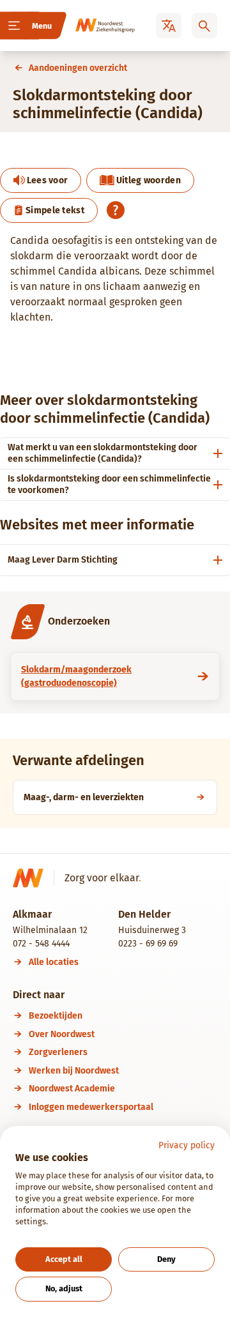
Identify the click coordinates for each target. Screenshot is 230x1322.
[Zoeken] (204, 25)
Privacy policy (186, 1145)
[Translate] (168, 25)
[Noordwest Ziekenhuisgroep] (93, 26)
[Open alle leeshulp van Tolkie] (116, 210)
